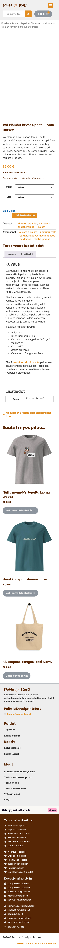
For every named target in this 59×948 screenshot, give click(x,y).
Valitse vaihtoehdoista (20, 510)
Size (9, 197)
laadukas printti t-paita (26, 362)
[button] (50, 5)
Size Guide (9, 210)
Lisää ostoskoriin (25, 215)
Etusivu (5, 23)
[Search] (28, 13)
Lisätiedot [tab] (27, 254)
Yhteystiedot (12, 794)
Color (9, 187)
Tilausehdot (11, 782)
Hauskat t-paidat (27, 232)
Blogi (7, 799)
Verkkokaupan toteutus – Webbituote (36, 943)
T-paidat (25, 23)
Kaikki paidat (12, 735)
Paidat (15, 23)
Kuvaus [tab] (12, 254)
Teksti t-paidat (41, 239)
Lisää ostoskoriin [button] (16, 675)
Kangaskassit (12, 747)
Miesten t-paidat (41, 23)
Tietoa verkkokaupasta (18, 777)
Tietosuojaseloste (15, 788)
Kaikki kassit (11, 754)
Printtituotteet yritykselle (19, 771)
